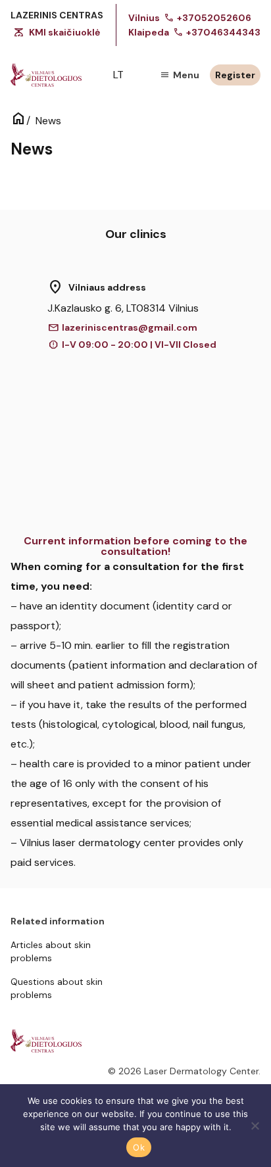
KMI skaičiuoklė (64, 32)
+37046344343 (216, 32)
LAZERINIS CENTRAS (57, 15)
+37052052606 (207, 17)
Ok (139, 1147)
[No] (254, 1125)
